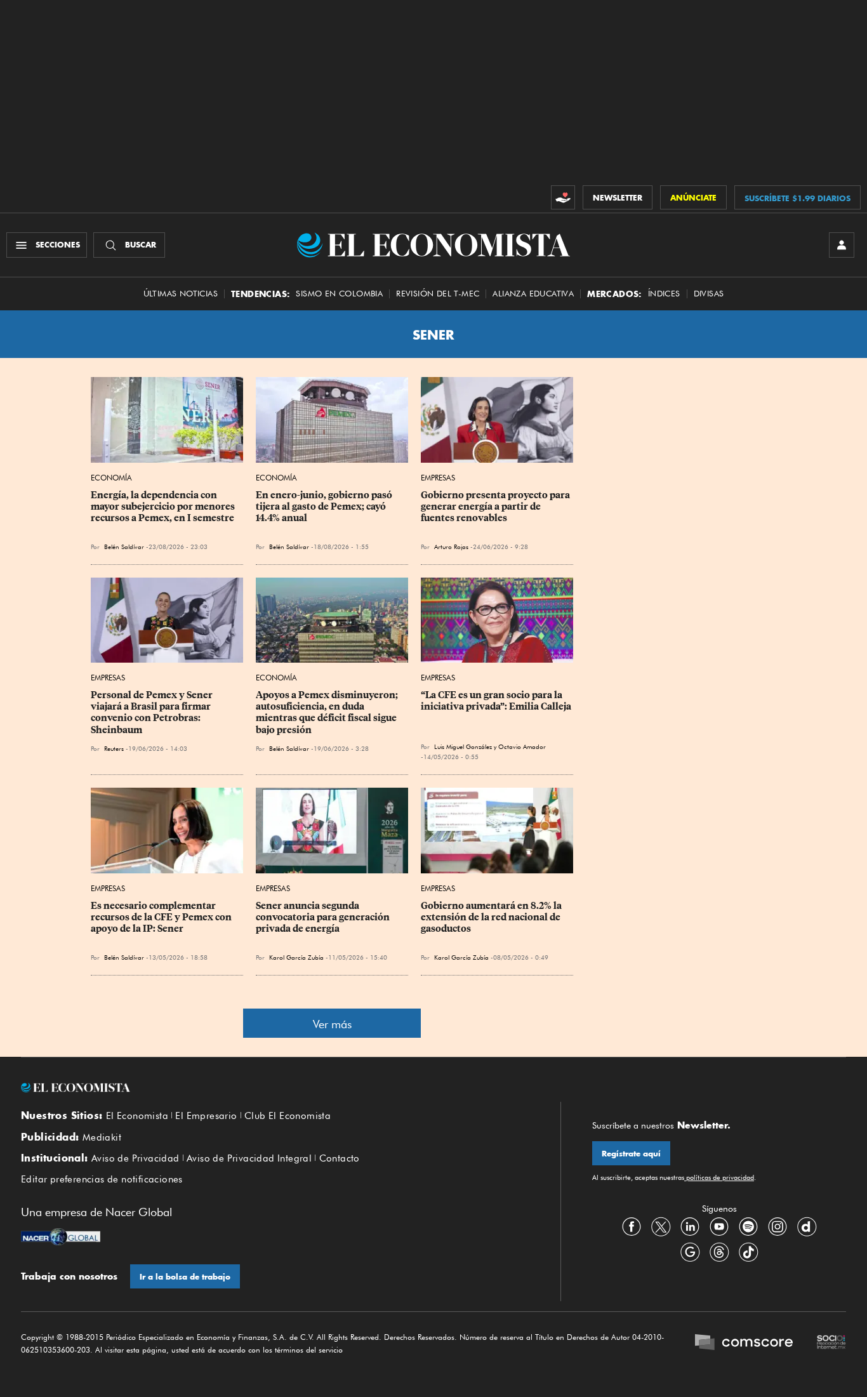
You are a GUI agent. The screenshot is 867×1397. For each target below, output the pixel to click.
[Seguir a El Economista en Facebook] (631, 1226)
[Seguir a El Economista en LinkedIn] (690, 1226)
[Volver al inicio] (275, 1088)
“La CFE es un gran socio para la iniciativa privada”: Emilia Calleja (496, 700)
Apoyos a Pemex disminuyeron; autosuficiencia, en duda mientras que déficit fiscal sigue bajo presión (328, 712)
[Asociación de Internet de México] (831, 1343)
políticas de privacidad (719, 1177)
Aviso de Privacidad (135, 1158)
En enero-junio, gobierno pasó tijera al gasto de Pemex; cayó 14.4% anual (325, 506)
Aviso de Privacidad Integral (249, 1158)
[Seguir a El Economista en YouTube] (719, 1226)
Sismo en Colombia (339, 293)
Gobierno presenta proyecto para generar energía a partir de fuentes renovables (496, 506)
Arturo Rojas (451, 546)
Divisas (709, 293)
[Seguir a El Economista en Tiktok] (748, 1251)
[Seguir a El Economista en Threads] (719, 1251)
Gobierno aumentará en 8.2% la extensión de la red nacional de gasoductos (492, 917)
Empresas (438, 477)
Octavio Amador (522, 746)
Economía (111, 477)
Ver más (332, 1024)
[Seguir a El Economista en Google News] (690, 1251)
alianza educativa (533, 293)
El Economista (137, 1116)
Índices (664, 293)
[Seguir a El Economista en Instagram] (777, 1226)
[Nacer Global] (60, 1238)
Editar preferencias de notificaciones (102, 1179)
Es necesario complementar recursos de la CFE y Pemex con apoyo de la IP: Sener (162, 917)
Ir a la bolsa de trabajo (185, 1276)
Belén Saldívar (124, 546)
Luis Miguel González (463, 746)
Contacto (339, 1158)
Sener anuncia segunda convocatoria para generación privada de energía (324, 917)
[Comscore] (744, 1343)
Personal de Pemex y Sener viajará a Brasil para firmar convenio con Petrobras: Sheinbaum (153, 712)
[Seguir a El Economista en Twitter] (660, 1226)
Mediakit (102, 1137)
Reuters (114, 748)
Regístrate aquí (631, 1153)
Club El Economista (287, 1116)
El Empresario (206, 1116)
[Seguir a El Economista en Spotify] (748, 1226)
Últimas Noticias (180, 293)
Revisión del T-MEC (437, 293)
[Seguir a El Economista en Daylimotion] (806, 1226)
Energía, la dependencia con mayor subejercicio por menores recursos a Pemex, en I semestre (164, 506)
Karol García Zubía (296, 957)
